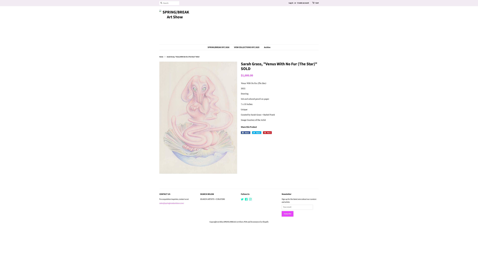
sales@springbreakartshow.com (171, 203)
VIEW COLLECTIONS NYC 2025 (246, 47)
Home (161, 57)
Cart (317, 3)
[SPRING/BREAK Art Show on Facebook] (246, 200)
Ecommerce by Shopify (260, 222)
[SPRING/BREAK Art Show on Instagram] (250, 200)
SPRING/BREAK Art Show (233, 222)
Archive (267, 47)
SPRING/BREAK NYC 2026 (218, 47)
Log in (291, 3)
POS (245, 222)
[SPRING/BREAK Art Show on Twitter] (242, 200)
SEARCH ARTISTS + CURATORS (212, 199)
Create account (303, 3)
